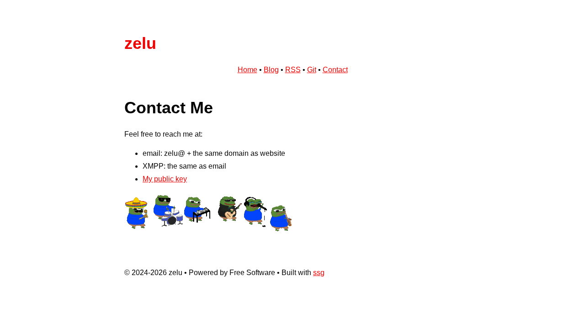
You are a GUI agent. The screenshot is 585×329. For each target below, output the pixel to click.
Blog (271, 70)
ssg (318, 272)
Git (311, 70)
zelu (140, 43)
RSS (293, 70)
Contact (335, 70)
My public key (165, 179)
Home (247, 70)
